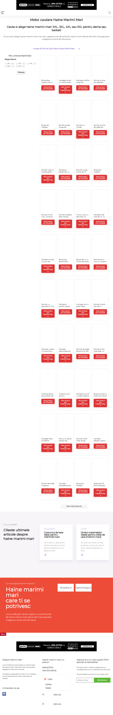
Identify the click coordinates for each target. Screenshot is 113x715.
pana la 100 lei (47, 667)
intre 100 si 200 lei (49, 670)
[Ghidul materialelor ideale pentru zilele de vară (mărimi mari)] (92, 542)
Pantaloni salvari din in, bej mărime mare (64, 173)
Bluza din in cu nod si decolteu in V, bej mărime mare (82, 262)
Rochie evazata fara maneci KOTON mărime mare (65, 218)
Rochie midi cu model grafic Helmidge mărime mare (47, 173)
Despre (48, 688)
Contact (48, 684)
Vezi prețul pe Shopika (48, 88)
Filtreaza (21, 72)
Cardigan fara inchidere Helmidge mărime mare (47, 442)
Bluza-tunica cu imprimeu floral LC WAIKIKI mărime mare (100, 397)
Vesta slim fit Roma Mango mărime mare (99, 485)
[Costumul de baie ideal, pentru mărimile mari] (56, 542)
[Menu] (2, 13)
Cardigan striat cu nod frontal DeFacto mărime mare (65, 83)
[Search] (109, 13)
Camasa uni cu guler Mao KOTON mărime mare (82, 307)
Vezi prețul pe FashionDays (65, 89)
